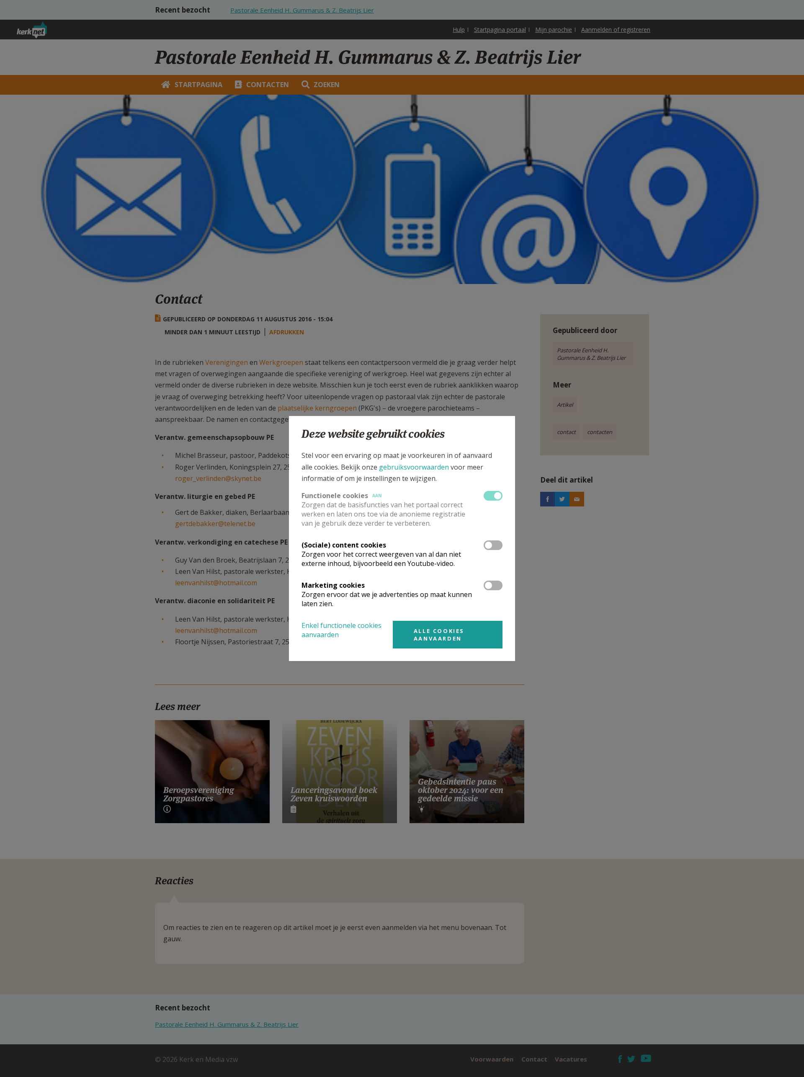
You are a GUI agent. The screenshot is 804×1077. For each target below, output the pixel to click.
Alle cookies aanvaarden (439, 634)
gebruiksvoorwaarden (414, 467)
